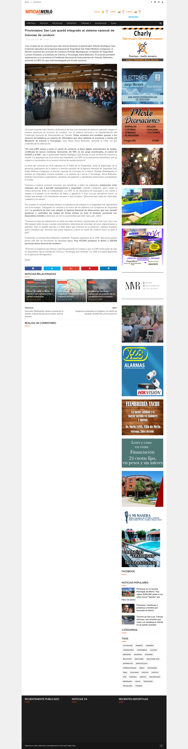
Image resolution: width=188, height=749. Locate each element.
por (124, 677)
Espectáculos (141, 664)
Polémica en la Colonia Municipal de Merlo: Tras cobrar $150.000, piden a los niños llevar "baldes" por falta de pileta (142, 594)
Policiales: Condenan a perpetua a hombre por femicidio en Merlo (147, 608)
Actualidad (62, 282)
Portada (31, 23)
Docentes (138, 655)
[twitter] (158, 2)
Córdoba (149, 646)
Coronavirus (128, 650)
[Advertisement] (47, 722)
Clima (113, 23)
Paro (125, 672)
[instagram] (155, 2)
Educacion (127, 659)
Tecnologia (148, 681)
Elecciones (139, 659)
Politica (44, 23)
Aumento (139, 646)
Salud (137, 681)
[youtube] (162, 2)
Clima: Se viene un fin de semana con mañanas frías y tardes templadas (40, 294)
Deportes (71, 23)
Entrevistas (128, 664)
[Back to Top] (161, 746)
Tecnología (127, 686)
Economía (149, 655)
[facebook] (151, 2)
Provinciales (154, 677)
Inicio (27, 2)
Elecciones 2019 (153, 659)
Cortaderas (142, 650)
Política (155, 672)
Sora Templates (40, 746)
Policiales (57, 23)
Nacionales (101, 23)
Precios (143, 677)
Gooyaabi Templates (67, 746)
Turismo (85, 23)
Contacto (37, 2)
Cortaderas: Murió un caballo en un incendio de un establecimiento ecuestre (102, 294)
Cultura (153, 650)
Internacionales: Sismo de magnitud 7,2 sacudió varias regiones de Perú (71, 294)
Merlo (142, 668)
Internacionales (129, 668)
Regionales (127, 681)
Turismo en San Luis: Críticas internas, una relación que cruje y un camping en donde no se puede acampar (149, 620)
